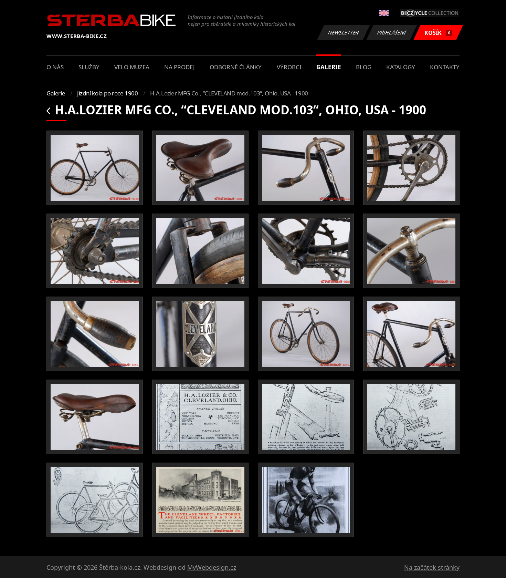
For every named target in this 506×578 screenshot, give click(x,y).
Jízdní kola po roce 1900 (107, 93)
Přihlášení (392, 32)
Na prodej (179, 67)
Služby (88, 67)
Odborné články (236, 67)
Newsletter (343, 32)
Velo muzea (131, 67)
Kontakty (445, 67)
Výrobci (289, 67)
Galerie (328, 67)
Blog (363, 67)
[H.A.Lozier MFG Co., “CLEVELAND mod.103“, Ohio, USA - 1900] (95, 168)
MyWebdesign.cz (211, 567)
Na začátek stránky (432, 567)
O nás (55, 67)
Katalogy (400, 67)
